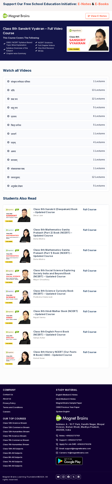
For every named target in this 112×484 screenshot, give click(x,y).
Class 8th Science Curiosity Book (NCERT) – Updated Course (53, 292)
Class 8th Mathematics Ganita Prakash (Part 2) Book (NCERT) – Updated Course (52, 232)
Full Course (90, 209)
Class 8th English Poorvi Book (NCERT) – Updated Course (51, 333)
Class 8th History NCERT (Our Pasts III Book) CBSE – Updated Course (55, 353)
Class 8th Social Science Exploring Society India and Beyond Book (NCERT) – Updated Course (54, 273)
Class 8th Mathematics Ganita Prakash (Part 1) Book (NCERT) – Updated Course (52, 252)
